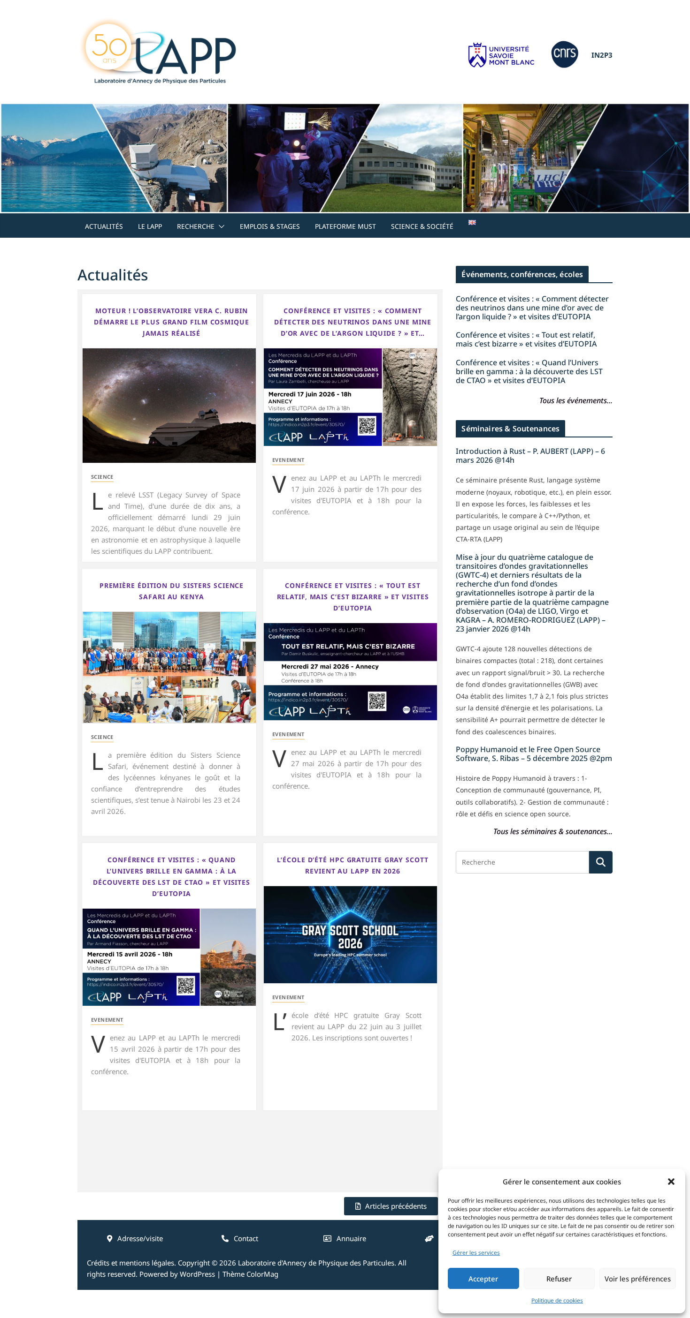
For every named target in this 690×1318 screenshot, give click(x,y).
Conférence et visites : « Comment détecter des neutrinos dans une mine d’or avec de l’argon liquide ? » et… (352, 322)
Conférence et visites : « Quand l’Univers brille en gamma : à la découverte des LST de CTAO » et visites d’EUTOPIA (171, 876)
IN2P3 (602, 55)
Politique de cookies (557, 1300)
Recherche (196, 226)
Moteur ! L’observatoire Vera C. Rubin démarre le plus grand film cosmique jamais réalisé (171, 322)
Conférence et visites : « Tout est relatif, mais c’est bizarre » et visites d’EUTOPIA (353, 596)
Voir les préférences (638, 1278)
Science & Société (422, 226)
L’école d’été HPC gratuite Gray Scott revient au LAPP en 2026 (352, 865)
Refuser (559, 1278)
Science (102, 476)
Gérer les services (476, 1253)
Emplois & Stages (270, 226)
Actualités (104, 226)
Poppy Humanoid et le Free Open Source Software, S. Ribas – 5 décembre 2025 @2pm (534, 753)
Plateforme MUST (345, 226)
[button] (671, 1181)
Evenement (288, 459)
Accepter (483, 1278)
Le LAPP (150, 226)
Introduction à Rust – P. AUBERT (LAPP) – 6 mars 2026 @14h (530, 455)
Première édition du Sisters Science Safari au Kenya (172, 591)
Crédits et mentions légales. (131, 1262)
